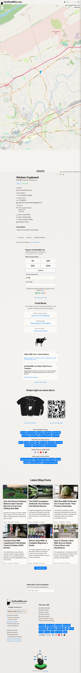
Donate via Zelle (12, 619)
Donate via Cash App (13, 617)
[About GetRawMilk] (3, 661)
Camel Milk (25, 435)
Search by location (27, 459)
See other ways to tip (14, 623)
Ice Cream (59, 442)
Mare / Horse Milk (45, 435)
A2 (67, 628)
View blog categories (12, 634)
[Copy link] (57, 174)
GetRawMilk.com (19, 601)
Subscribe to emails (12, 630)
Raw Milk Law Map (36, 462)
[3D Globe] (64, 2)
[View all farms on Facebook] (35, 452)
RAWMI (26, 462)
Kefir (37, 442)
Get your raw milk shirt (30, 423)
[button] (2, 6)
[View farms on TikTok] (64, 635)
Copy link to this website (14, 639)
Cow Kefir (43, 442)
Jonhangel (45, 670)
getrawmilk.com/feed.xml (15, 636)
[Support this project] (67, 2)
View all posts (40, 568)
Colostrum (28, 445)
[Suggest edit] (63, 174)
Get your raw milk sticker (56, 423)
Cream (26, 442)
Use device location (50, 462)
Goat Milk (40, 432)
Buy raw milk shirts (13, 625)
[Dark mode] (70, 2)
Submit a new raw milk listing (46, 620)
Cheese (32, 442)
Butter (21, 442)
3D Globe (52, 459)
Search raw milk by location (46, 618)
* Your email (28, 282)
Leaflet (61, 171)
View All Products (50, 445)
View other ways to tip (40, 297)
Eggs (65, 632)
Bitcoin (58, 459)
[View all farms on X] (43, 452)
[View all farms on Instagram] (38, 452)
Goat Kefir (51, 442)
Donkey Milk (56, 432)
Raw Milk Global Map (40, 459)
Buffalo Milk (34, 435)
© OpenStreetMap (68, 171)
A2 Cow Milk (32, 432)
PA (23, 242)
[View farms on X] (62, 635)
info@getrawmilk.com (15, 607)
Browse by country (43, 612)
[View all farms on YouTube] (40, 452)
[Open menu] (78, 2)
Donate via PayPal (13, 615)
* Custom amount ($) (31, 274)
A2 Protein (55, 435)
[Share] (60, 174)
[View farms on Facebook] (53, 635)
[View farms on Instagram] (56, 635)
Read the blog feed (12, 632)
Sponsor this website (40, 382)
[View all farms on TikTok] (46, 452)
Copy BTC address (13, 621)
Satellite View (77, 7)
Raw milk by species (44, 614)
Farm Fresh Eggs (38, 445)
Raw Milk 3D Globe (44, 610)
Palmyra (27, 242)
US (21, 242)
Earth (17, 242)
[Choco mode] (73, 2)
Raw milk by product (44, 616)
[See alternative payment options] (43, 293)
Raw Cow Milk (25, 183)
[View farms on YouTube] (59, 635)
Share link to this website (14, 641)
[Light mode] (75, 2)
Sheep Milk (47, 432)
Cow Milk (23, 432)
